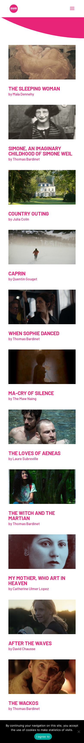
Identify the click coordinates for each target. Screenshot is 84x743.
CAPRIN (16, 273)
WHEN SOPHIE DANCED (33, 333)
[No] (78, 731)
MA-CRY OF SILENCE (31, 393)
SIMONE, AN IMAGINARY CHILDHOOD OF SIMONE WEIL (40, 151)
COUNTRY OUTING (28, 213)
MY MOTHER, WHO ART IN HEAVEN (36, 580)
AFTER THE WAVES (30, 643)
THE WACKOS (23, 703)
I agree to (43, 736)
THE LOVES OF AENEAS (34, 453)
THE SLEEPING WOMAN (34, 88)
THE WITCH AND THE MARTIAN (31, 515)
